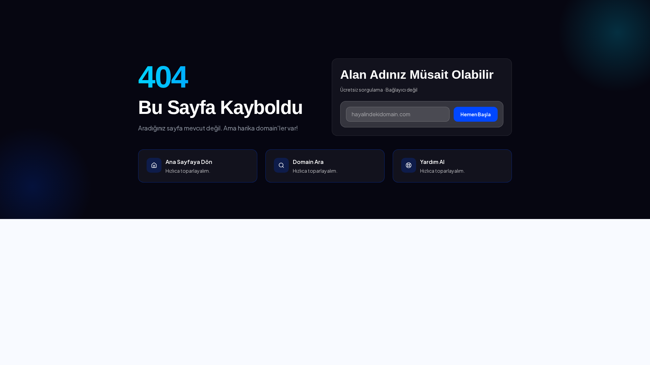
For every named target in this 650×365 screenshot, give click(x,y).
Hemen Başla (475, 114)
